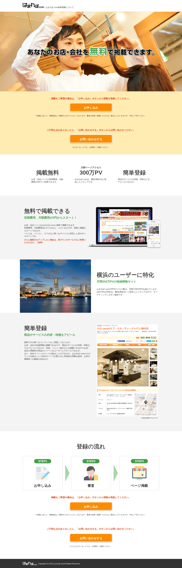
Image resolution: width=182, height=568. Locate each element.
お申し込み (91, 107)
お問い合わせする (91, 139)
